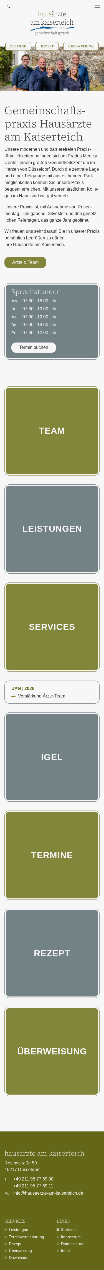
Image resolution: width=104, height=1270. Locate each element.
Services (52, 627)
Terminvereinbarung (26, 1237)
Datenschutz (72, 1243)
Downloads (18, 1257)
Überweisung (81, 46)
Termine (18, 46)
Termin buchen (33, 347)
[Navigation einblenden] (97, 6)
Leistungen (52, 529)
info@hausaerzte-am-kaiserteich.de (43, 1193)
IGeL (52, 757)
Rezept (47, 46)
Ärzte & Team (25, 262)
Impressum (71, 1237)
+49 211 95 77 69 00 (29, 1179)
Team (52, 431)
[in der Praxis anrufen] (8, 6)
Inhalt (66, 1250)
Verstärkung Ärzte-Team (41, 696)
